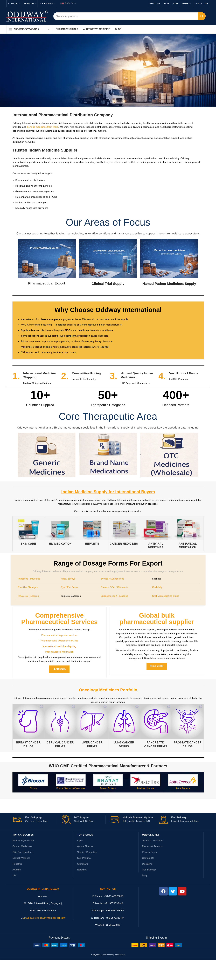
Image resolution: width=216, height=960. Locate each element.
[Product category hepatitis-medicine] (92, 531)
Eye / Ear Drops (69, 587)
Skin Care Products (22, 852)
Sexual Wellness (21, 857)
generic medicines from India (42, 126)
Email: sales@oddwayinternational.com (44, 917)
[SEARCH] (202, 16)
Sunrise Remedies (87, 852)
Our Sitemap (149, 869)
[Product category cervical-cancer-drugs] (60, 727)
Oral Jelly (157, 587)
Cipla (80, 840)
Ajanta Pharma (85, 846)
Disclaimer (147, 863)
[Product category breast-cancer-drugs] (28, 727)
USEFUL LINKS (150, 834)
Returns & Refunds (152, 846)
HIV (14, 875)
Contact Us (148, 857)
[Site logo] (27, 15)
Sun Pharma (84, 857)
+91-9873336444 (115, 910)
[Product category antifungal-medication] (188, 533)
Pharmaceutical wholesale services (59, 640)
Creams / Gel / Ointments (114, 587)
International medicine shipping (59, 646)
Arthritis (16, 869)
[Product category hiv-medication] (60, 531)
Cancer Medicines (22, 846)
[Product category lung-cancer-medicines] (124, 727)
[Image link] (59, 945)
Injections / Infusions (29, 578)
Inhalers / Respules (28, 595)
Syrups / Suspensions (112, 578)
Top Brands (85, 834)
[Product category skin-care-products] (28, 531)
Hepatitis (17, 863)
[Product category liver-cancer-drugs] (92, 727)
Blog (144, 875)
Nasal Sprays (68, 578)
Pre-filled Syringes (28, 587)
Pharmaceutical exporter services (59, 635)
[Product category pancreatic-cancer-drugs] (156, 727)
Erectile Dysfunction (23, 840)
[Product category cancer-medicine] (124, 531)
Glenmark (82, 863)
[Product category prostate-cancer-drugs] (188, 727)
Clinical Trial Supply (108, 283)
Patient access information (59, 651)
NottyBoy (82, 869)
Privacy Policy (149, 852)
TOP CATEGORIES (23, 834)
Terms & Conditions (152, 840)
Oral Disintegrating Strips (165, 595)
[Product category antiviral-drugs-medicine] (156, 533)
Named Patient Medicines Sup (166, 283)
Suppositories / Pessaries (114, 595)
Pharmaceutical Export (46, 283)
